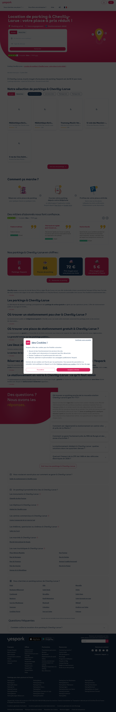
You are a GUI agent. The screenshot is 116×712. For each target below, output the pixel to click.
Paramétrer (40, 370)
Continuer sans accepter (83, 340)
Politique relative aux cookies (66, 364)
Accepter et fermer (73, 370)
